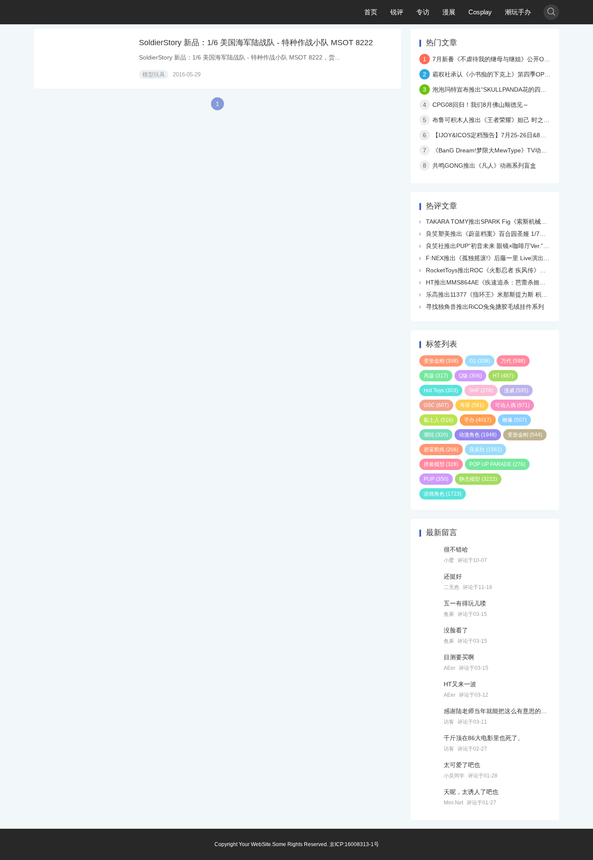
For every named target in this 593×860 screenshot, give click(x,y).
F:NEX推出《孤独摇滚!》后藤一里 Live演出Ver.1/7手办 (500, 258)
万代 (513, 361)
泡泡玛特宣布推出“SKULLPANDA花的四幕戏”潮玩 (499, 89)
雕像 (514, 420)
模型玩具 (153, 74)
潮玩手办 (518, 12)
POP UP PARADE (497, 464)
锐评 (396, 12)
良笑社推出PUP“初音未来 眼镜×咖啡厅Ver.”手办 (490, 245)
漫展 (448, 12)
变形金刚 (441, 361)
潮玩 (436, 435)
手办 (477, 420)
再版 (436, 376)
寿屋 (472, 405)
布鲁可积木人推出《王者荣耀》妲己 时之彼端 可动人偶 (507, 119)
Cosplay (480, 12)
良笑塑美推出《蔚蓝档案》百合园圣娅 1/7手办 (489, 233)
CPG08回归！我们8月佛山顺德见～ (480, 104)
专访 (422, 12)
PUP (436, 479)
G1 (479, 361)
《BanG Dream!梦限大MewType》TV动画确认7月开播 (506, 150)
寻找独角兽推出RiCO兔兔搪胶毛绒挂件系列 (485, 306)
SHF (481, 390)
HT (503, 376)
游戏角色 (442, 494)
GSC (436, 405)
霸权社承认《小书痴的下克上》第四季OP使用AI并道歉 (506, 74)
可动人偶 (512, 405)
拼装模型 (441, 464)
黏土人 (438, 420)
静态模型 (478, 479)
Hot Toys (441, 390)
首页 (370, 12)
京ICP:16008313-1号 (354, 844)
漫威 (516, 390)
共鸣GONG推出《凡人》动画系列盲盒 (484, 165)
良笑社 (485, 450)
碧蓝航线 (441, 450)
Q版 (470, 376)
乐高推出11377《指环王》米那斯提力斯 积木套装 (493, 294)
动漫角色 (478, 435)
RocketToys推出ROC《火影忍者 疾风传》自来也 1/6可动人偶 (509, 270)
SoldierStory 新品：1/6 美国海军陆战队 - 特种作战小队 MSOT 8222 (256, 42)
